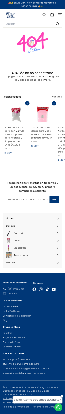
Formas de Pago (11, 342)
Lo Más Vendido (11, 306)
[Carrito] (52, 15)
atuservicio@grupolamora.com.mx (21, 363)
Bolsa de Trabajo (12, 346)
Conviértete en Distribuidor (17, 315)
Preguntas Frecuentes (14, 337)
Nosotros (7, 333)
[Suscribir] (54, 199)
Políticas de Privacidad (16, 406)
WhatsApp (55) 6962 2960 (17, 359)
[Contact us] (58, 407)
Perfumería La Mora (43, 406)
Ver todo (57, 96)
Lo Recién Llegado (12, 311)
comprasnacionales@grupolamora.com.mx (26, 368)
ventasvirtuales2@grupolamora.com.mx (24, 373)
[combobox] (32, 24)
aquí (17, 79)
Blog (5, 320)
